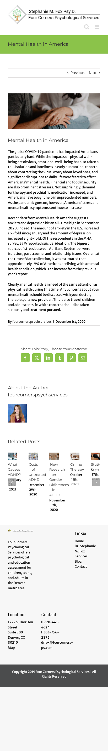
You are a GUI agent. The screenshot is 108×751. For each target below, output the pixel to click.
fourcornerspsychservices (32, 321)
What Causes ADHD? (14, 469)
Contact (81, 566)
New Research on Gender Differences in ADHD (59, 479)
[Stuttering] (95, 455)
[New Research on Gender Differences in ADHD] (53, 455)
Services (81, 556)
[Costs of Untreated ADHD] (33, 455)
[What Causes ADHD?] (12, 455)
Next (93, 73)
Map (11, 648)
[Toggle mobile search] (86, 27)
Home (79, 541)
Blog (78, 561)
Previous (77, 73)
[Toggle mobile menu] (97, 27)
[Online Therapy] (74, 455)
